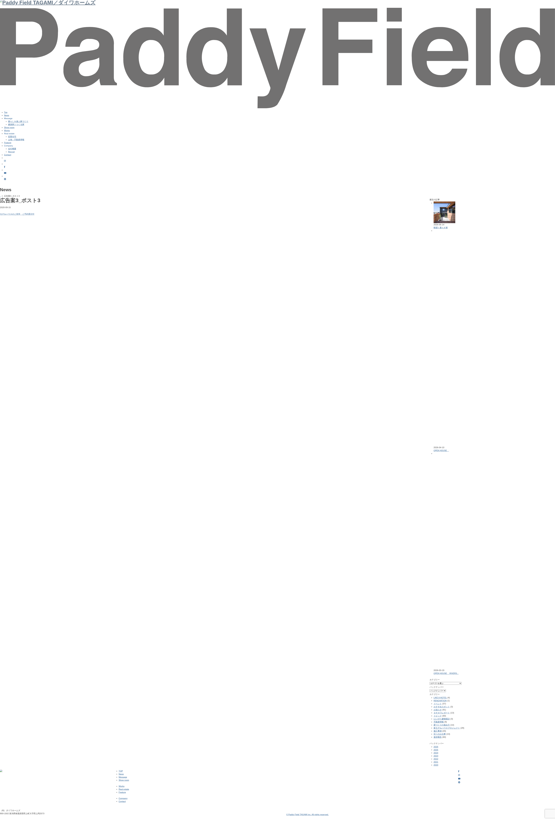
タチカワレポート (442, 713)
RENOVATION (440, 700)
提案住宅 (12, 136)
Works (7, 130)
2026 (436, 747)
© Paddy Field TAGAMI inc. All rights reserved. (307, 814)
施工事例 (438, 731)
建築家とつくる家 (16, 124)
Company (123, 798)
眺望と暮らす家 (441, 227)
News (6, 115)
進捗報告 (438, 737)
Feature (7, 142)
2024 (436, 753)
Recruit (11, 152)
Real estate (124, 789)
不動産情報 (439, 722)
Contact (7, 155)
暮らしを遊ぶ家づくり (18, 121)
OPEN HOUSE (441, 450)
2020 (436, 765)
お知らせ (438, 710)
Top (5, 112)
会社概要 (12, 149)
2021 (436, 762)
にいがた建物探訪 (442, 719)
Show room (9, 127)
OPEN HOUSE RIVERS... (446, 673)
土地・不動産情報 (16, 139)
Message (123, 777)
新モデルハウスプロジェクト (447, 728)
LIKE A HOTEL (440, 697)
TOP (121, 771)
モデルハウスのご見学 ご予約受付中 (17, 214)
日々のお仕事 (440, 734)
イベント (438, 704)
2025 (436, 750)
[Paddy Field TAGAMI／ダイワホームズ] (277, 10)
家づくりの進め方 (442, 725)
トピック (438, 716)
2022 (436, 759)
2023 (436, 756)
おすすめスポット (442, 707)
